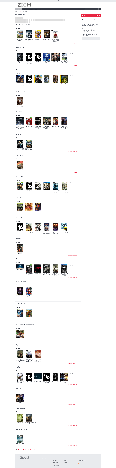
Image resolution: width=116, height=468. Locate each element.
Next (91, 38)
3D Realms (19, 155)
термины (36, 9)
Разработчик (75, 151)
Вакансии (22, 462)
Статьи (55, 460)
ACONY (18, 239)
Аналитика (61, 0)
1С (17, 69)
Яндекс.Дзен (82, 460)
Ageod (18, 345)
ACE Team (19, 217)
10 (32, 449)
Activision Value (20, 303)
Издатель (75, 43)
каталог (42, 9)
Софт (50, 5)
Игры (20, 11)
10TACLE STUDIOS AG (23, 25)
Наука (43, 5)
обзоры (31, 9)
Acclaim (18, 197)
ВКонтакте (82, 463)
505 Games (19, 176)
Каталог (55, 457)
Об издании (22, 460)
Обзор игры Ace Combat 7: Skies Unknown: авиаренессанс (90, 25)
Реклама (27, 460)
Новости (55, 462)
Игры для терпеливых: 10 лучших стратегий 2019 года (90, 20)
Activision (19, 259)
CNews (56, 0)
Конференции (67, 0)
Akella (18, 367)
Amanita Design (20, 408)
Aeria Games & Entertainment (25, 325)
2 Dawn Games (20, 91)
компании (18, 9)
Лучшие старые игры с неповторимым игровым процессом (88, 30)
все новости (98, 15)
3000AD (18, 134)
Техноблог (56, 465)
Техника (37, 5)
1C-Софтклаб (20, 47)
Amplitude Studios (21, 429)
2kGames (19, 112)
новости (25, 9)
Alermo (18, 388)
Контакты (27, 462)
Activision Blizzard (21, 281)
